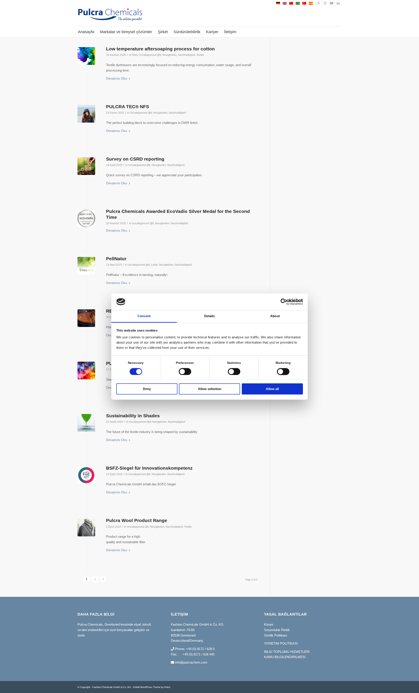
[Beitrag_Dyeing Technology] (86, 370)
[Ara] (339, 31)
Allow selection (209, 389)
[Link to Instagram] (325, 3)
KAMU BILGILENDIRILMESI (285, 657)
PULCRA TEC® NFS (127, 106)
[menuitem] (87, 31)
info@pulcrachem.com (190, 662)
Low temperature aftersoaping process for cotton (160, 48)
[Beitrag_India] (86, 423)
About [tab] (275, 316)
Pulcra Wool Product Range (136, 520)
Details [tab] (209, 316)
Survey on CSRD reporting (135, 158)
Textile (200, 54)
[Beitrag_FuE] (86, 475)
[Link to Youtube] (331, 3)
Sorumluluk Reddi (276, 630)
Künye (268, 624)
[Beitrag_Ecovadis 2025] (86, 218)
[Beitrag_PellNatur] (86, 266)
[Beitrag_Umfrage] (86, 166)
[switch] (185, 371)
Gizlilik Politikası (275, 635)
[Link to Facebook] (318, 3)
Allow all (272, 389)
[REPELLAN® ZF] (86, 318)
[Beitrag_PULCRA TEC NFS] (86, 114)
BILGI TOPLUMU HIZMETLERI (287, 652)
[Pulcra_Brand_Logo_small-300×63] (110, 18)
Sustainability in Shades (133, 415)
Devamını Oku (116, 78)
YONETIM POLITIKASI (281, 643)
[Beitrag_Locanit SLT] (86, 56)
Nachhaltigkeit (186, 54)
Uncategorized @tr (150, 54)
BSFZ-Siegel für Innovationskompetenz (149, 468)
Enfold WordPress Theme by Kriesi (151, 687)
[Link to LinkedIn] (338, 3)
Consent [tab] (144, 316)
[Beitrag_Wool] (86, 527)
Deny (147, 389)
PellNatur (116, 258)
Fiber (135, 54)
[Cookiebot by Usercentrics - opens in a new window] (284, 301)
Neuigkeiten (169, 54)
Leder (154, 264)
